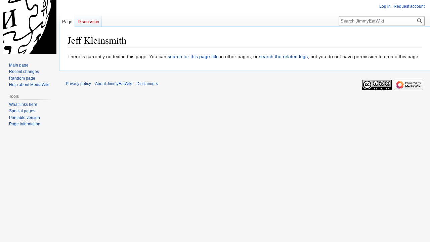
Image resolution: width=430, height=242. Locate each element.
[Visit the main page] (29, 27)
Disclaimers (147, 83)
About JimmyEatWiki (113, 83)
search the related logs (283, 56)
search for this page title (193, 56)
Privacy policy (78, 83)
